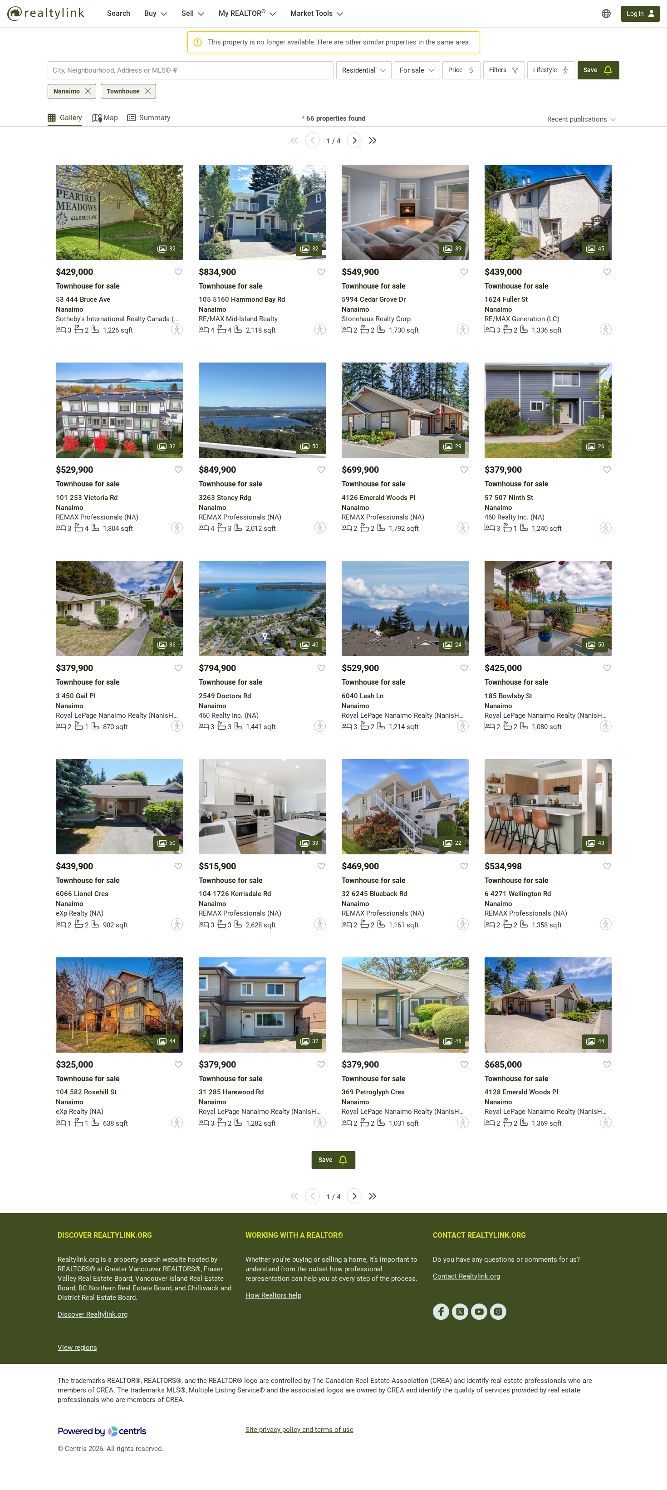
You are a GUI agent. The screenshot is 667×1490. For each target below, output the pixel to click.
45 (601, 248)
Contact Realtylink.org (466, 1276)
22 (458, 843)
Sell (187, 13)
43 (601, 843)
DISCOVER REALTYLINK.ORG (105, 1235)
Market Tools (311, 13)
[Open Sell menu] (201, 13)
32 (172, 248)
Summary (155, 117)
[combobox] (191, 70)
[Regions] (606, 13)
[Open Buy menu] (163, 13)
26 (601, 447)
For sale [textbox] (412, 70)
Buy (150, 13)
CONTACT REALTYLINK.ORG (479, 1235)
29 (458, 447)
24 (458, 645)
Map (110, 117)
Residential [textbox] (359, 70)
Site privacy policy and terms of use (299, 1430)
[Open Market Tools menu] (339, 13)
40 (315, 645)
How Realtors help (273, 1295)
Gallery (71, 117)
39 (458, 248)
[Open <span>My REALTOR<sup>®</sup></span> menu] (272, 13)
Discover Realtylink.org (93, 1314)
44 (172, 1041)
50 (315, 447)
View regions (77, 1347)
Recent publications (577, 119)
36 (172, 645)
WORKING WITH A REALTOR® (294, 1235)
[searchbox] (185, 70)
